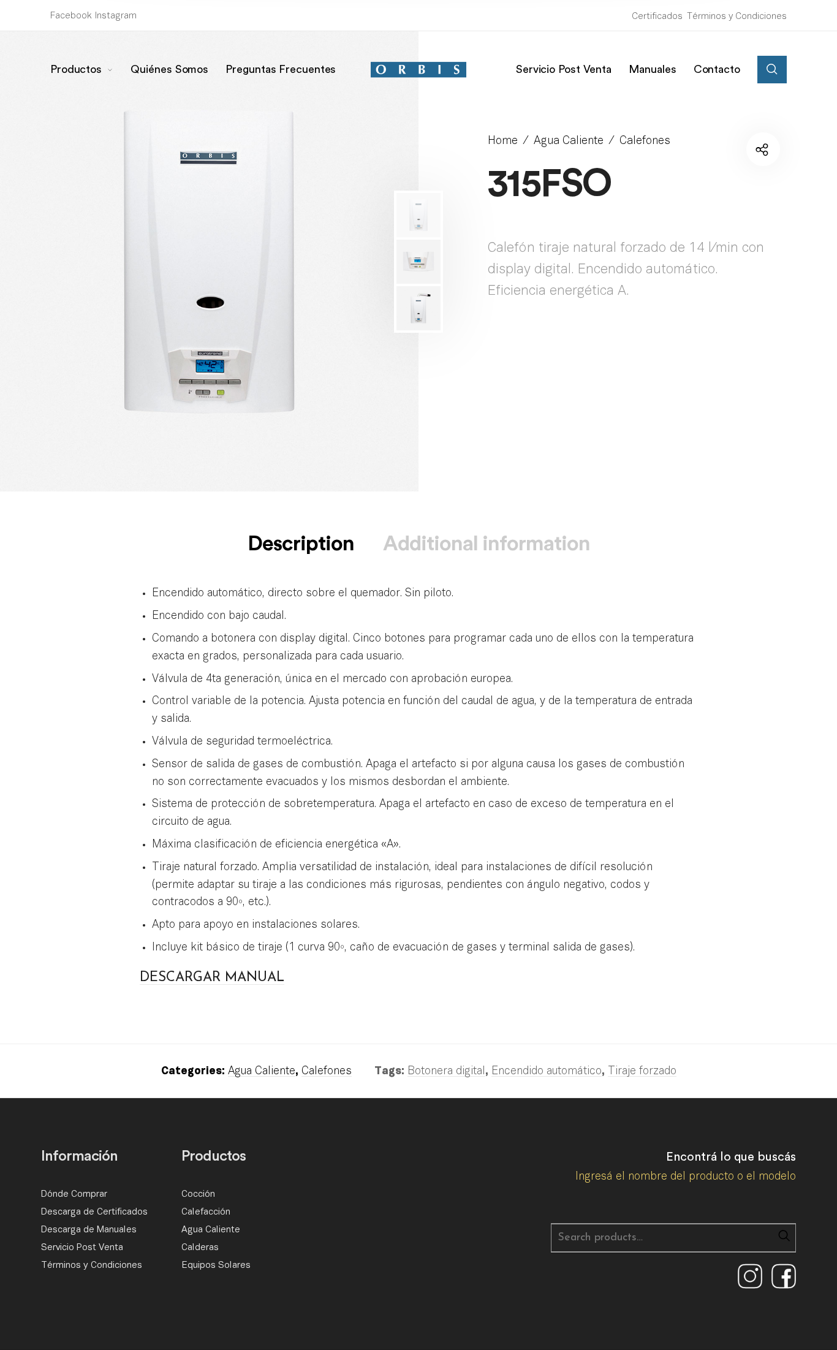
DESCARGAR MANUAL (212, 978)
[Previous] (52, 261)
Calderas (200, 1247)
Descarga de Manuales (89, 1230)
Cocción (198, 1194)
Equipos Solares (216, 1265)
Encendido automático (546, 1071)
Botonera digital (446, 1071)
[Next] (357, 261)
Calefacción (205, 1212)
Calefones (644, 141)
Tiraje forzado (642, 1071)
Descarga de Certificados (94, 1212)
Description (301, 543)
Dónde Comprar (74, 1194)
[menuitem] (90, 70)
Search (783, 1235)
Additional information (486, 543)
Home (503, 141)
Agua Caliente (569, 141)
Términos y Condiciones (737, 16)
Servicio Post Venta (82, 1247)
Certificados (657, 16)
